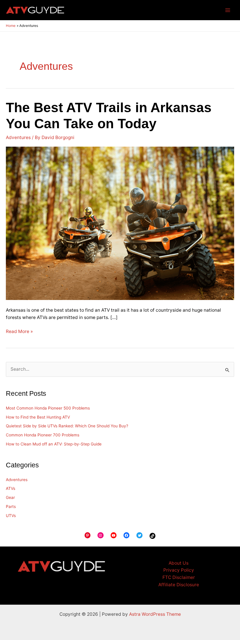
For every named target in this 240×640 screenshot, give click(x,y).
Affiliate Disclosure (178, 584)
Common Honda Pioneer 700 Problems (42, 435)
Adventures (18, 137)
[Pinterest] (87, 535)
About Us (178, 563)
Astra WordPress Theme (155, 614)
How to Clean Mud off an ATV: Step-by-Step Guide (54, 444)
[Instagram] (100, 535)
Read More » (19, 331)
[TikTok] (152, 536)
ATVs (10, 488)
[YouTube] (113, 535)
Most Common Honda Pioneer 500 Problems (48, 408)
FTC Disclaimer (178, 577)
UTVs (11, 515)
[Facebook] (126, 535)
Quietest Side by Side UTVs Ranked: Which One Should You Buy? (67, 426)
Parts (11, 506)
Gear (10, 497)
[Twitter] (139, 535)
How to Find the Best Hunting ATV (38, 417)
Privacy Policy (178, 570)
